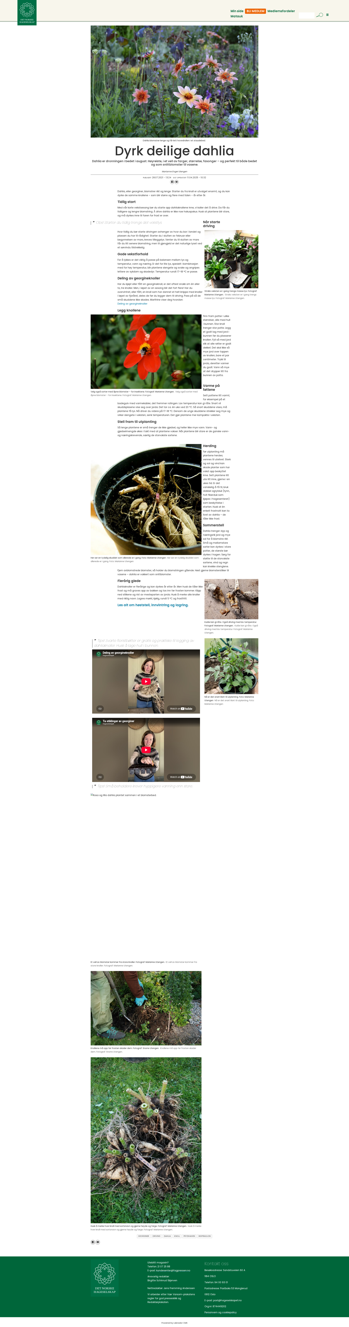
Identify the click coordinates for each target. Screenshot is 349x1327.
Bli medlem (255, 11)
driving (156, 1236)
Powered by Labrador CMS (174, 1323)
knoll (177, 1236)
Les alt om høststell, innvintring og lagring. (153, 605)
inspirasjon (205, 1236)
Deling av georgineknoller (132, 303)
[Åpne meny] (327, 14)
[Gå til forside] (27, 12)
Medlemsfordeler (281, 11)
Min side (237, 11)
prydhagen (189, 1236)
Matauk (237, 16)
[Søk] (319, 15)
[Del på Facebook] (172, 182)
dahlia (167, 1236)
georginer (143, 1236)
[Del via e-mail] (176, 182)
